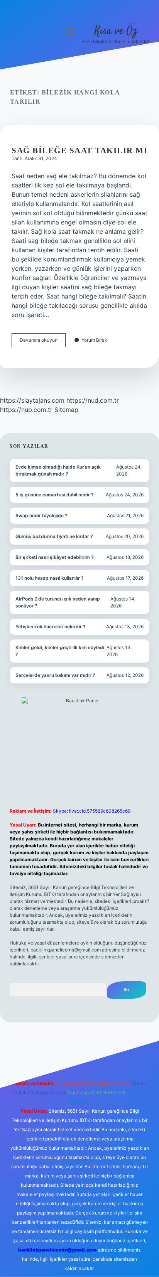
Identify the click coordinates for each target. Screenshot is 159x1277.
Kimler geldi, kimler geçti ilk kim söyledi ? (59, 650)
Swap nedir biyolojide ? (41, 515)
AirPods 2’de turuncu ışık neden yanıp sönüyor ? (57, 602)
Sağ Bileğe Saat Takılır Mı (79, 150)
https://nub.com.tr (26, 409)
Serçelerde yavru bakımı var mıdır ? (55, 675)
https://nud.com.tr (92, 400)
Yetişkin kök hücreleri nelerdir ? (50, 626)
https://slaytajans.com (32, 400)
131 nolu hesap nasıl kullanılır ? (49, 578)
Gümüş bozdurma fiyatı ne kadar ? (54, 536)
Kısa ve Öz (116, 31)
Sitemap (66, 409)
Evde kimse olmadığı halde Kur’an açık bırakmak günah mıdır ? (58, 470)
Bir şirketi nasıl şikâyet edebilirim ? (54, 557)
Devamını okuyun (43, 342)
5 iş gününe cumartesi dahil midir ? (54, 495)
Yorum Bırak (94, 340)
